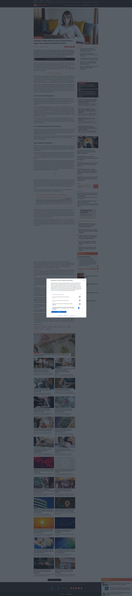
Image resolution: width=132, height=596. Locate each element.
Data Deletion (60, 315)
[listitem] (66, 294)
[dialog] (66, 298)
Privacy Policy (72, 315)
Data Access (66, 315)
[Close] (84, 280)
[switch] (79, 297)
